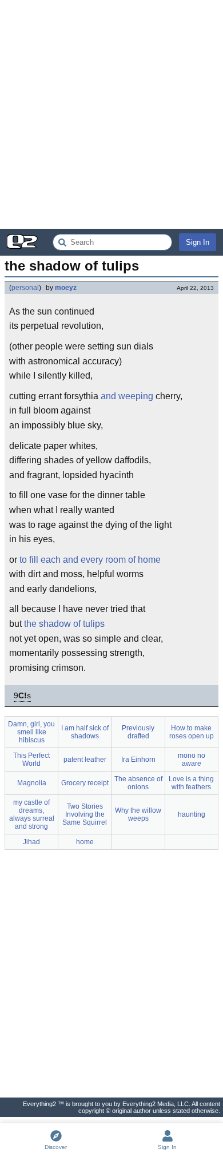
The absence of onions (138, 783)
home (85, 842)
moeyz (66, 288)
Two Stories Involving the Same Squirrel (84, 814)
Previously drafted (138, 732)
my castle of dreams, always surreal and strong (31, 814)
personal (25, 288)
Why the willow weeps (138, 814)
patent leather (84, 760)
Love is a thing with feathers (191, 783)
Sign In (197, 242)
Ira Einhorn (138, 760)
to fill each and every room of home (90, 559)
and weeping (127, 396)
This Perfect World (31, 760)
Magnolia (31, 783)
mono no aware (191, 760)
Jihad (31, 842)
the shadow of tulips (64, 624)
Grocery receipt (85, 783)
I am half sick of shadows (85, 732)
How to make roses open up (191, 732)
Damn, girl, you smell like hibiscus (31, 732)
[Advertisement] (111, 114)
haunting (191, 814)
